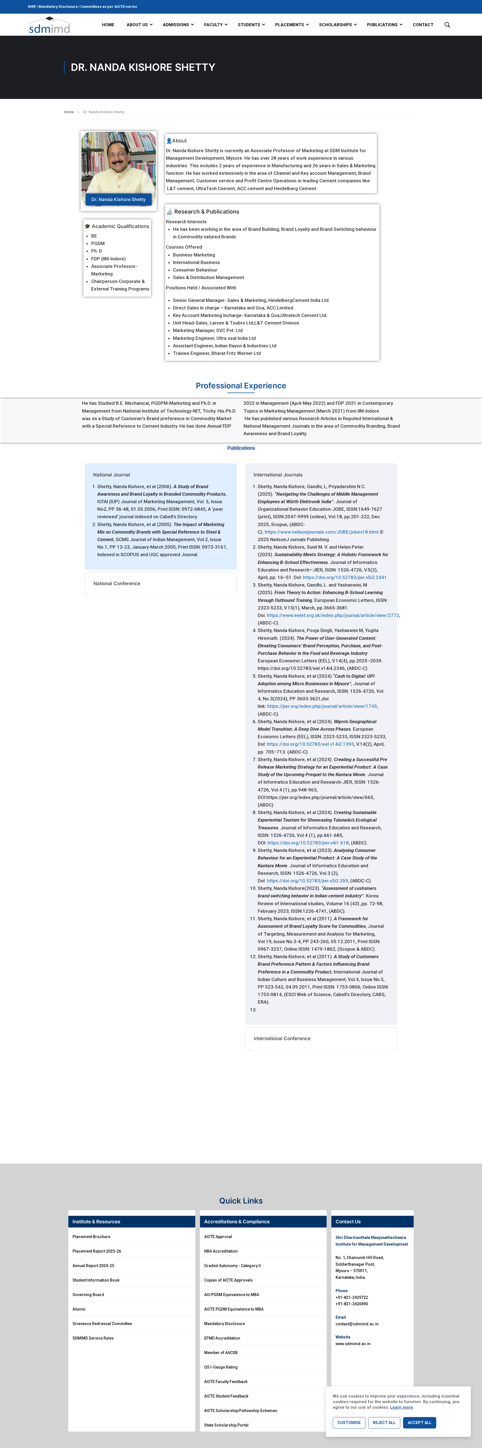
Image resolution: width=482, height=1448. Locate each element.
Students (249, 24)
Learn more (401, 1407)
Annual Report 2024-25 (93, 1265)
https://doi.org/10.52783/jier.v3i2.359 (307, 880)
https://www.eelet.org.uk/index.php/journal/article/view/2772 (333, 615)
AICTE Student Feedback (226, 1396)
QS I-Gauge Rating (221, 1367)
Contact (423, 24)
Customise (349, 1422)
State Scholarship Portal (226, 1425)
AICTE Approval (218, 1236)
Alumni (79, 1309)
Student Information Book (96, 1280)
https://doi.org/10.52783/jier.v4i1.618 (308, 843)
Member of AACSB (221, 1352)
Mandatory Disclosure (58, 6)
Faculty (213, 24)
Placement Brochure (91, 1236)
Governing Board (88, 1294)
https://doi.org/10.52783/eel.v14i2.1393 (310, 744)
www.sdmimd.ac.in (353, 1344)
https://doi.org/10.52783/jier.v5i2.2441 (345, 577)
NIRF (32, 6)
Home (108, 24)
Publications (382, 24)
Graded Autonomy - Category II (232, 1265)
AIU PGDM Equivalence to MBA (231, 1294)
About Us (137, 24)
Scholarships (335, 24)
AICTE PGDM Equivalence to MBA (234, 1309)
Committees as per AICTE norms (108, 6)
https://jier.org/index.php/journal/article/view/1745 (322, 706)
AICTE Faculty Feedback (225, 1381)
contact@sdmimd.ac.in (357, 1324)
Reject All (384, 1422)
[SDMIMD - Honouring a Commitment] (49, 24)
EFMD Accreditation (222, 1338)
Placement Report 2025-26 (97, 1251)
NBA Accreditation (221, 1251)
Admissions (176, 24)
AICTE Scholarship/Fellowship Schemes (240, 1410)
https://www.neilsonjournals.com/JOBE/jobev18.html (322, 532)
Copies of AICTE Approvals (228, 1280)
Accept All (420, 1422)
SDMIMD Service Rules (93, 1338)
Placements (289, 24)
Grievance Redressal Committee (102, 1323)
